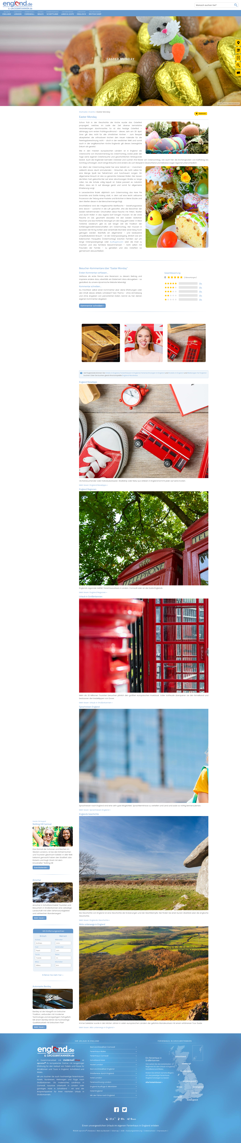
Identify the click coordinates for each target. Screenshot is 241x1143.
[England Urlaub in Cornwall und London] (18, 9)
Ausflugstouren (116, 242)
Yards (37, 954)
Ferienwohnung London (100, 1082)
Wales (40, 11)
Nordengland (186, 1071)
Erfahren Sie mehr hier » (52, 974)
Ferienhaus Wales (98, 1051)
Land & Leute (67, 11)
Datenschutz (149, 1131)
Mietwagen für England (197, 373)
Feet (36, 947)
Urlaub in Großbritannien (90, 596)
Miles (37, 962)
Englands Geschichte (89, 814)
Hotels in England (112, 373)
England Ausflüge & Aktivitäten (103, 1086)
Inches (37, 940)
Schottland (52, 11)
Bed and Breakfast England (102, 1069)
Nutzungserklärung (134, 1131)
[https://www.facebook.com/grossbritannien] (116, 1109)
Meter (57, 954)
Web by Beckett (103, 1131)
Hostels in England (176, 373)
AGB (122, 1131)
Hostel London (96, 1064)
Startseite (83, 112)
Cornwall (29, 11)
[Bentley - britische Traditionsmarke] (53, 1009)
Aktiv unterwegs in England (92, 924)
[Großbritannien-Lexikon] (186, 343)
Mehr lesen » (39, 918)
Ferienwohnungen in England (153, 373)
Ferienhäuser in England (130, 373)
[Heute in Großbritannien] (101, 343)
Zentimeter (59, 947)
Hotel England (96, 1091)
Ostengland (198, 1087)
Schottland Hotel (97, 1060)
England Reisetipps (88, 382)
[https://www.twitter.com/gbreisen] (124, 1109)
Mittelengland (189, 1081)
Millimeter (59, 940)
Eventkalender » (41, 867)
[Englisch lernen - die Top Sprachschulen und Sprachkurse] (144, 343)
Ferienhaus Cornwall (99, 1056)
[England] (6, 13)
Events (92, 112)
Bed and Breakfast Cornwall (102, 1047)
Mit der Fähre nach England (102, 1095)
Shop (93, 11)
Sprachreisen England (89, 706)
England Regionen (87, 489)
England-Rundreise (130, 375)
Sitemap (115, 1131)
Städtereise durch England (102, 1073)
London (18, 11)
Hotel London (96, 1078)
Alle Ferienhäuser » (154, 1082)
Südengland (192, 1100)
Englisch (81, 11)
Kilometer (59, 962)
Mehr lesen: (93, 485)
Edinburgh (186, 1063)
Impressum (162, 1131)
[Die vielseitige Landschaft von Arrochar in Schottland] (53, 903)
